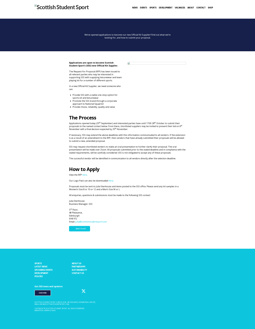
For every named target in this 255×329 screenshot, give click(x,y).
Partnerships (78, 266)
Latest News (41, 266)
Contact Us (78, 273)
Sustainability (79, 270)
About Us (76, 263)
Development (41, 273)
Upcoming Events (44, 270)
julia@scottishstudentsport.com (91, 221)
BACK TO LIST (81, 229)
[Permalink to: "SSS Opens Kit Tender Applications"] (157, 82)
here (84, 174)
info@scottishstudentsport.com (54, 304)
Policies (39, 276)
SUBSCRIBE (43, 293)
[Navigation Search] (217, 13)
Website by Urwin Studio (45, 310)
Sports (38, 263)
